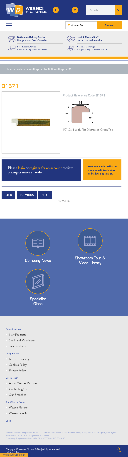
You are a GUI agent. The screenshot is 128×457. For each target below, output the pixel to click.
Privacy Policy (17, 370)
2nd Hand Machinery (21, 340)
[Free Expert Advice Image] (11, 48)
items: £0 (78, 25)
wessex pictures (36, 10)
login (21, 167)
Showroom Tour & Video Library (90, 260)
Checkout (109, 25)
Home (9, 69)
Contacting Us (18, 389)
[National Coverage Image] (70, 48)
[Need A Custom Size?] (70, 39)
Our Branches (17, 394)
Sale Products (17, 346)
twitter (9, 427)
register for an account (45, 167)
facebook (23, 427)
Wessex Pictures (19, 407)
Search (118, 10)
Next (45, 195)
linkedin (16, 427)
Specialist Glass (38, 301)
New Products (17, 334)
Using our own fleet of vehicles (32, 40)
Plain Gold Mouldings (53, 69)
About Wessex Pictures (23, 383)
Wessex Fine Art (19, 413)
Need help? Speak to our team (32, 49)
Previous (27, 195)
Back (8, 195)
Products (20, 69)
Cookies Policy (18, 364)
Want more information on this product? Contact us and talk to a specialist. (102, 170)
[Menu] (10, 25)
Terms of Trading (19, 359)
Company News (38, 260)
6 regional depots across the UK (92, 49)
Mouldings (34, 69)
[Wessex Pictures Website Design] (11, 39)
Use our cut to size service (89, 40)
